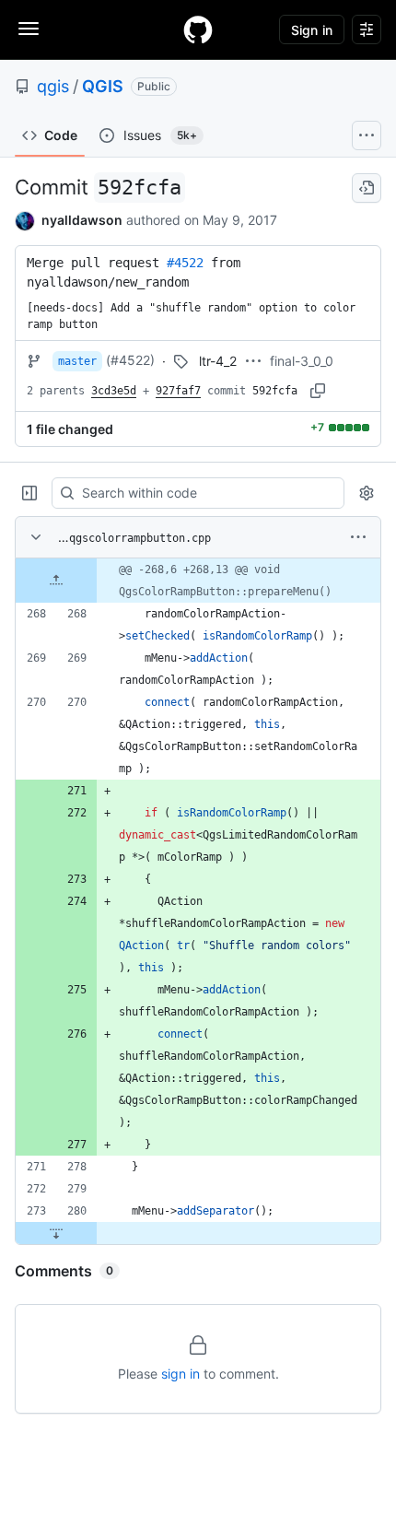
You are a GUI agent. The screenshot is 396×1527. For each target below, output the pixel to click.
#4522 (185, 262)
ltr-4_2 (218, 361)
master (77, 361)
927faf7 (178, 390)
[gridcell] (198, 580)
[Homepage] (198, 29)
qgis (53, 86)
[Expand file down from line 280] (56, 1233)
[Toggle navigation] (28, 28)
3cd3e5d (113, 390)
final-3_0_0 (301, 361)
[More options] (358, 537)
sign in (180, 1373)
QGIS (102, 86)
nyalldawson (81, 220)
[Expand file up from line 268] (56, 580)
